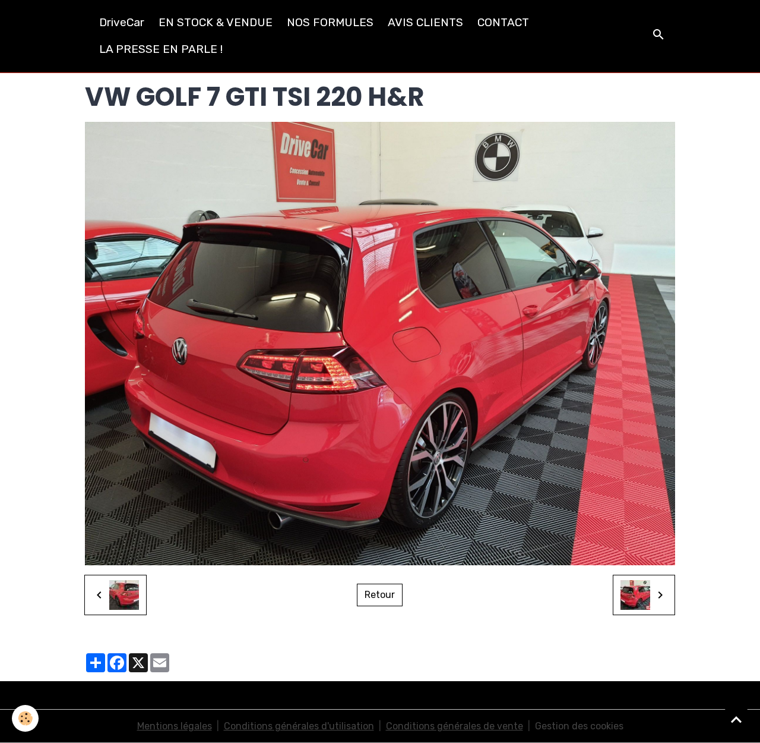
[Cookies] (25, 718)
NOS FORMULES (330, 22)
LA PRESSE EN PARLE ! (161, 49)
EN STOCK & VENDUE (216, 22)
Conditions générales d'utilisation (299, 726)
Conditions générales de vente (454, 726)
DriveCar (121, 22)
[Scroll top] (736, 719)
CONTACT (503, 22)
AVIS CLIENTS (425, 22)
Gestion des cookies (579, 726)
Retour (380, 594)
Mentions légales (174, 726)
